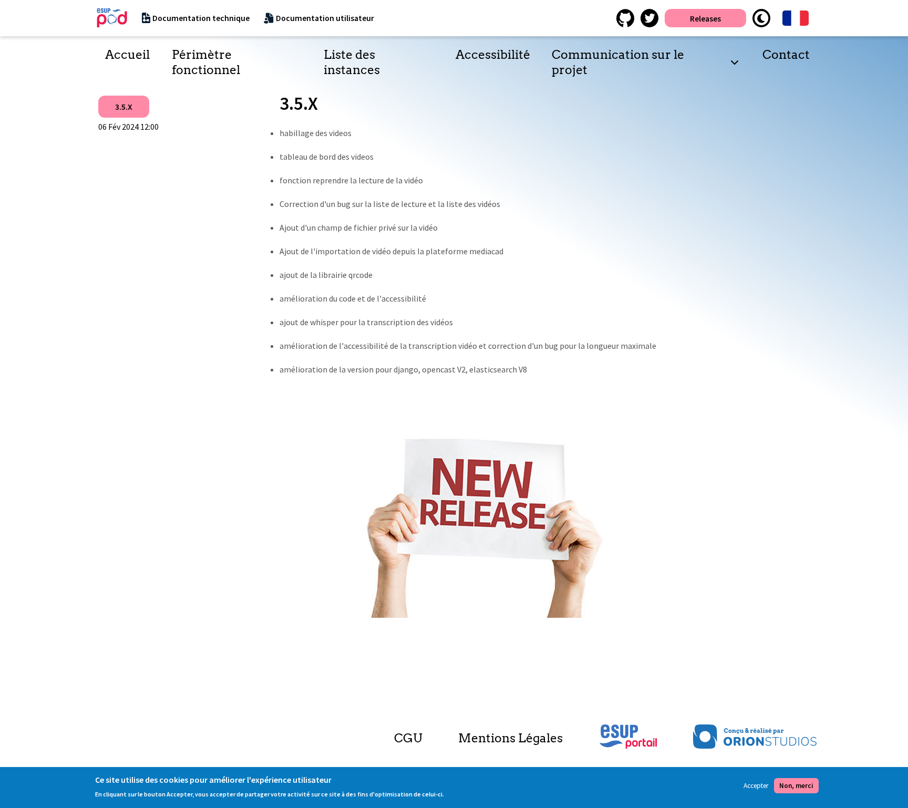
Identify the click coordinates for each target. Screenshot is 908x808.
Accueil (127, 54)
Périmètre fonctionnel (206, 62)
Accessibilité (493, 54)
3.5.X (123, 106)
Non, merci (796, 785)
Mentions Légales (510, 738)
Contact (786, 54)
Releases (705, 18)
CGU (408, 738)
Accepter (756, 785)
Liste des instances (352, 62)
